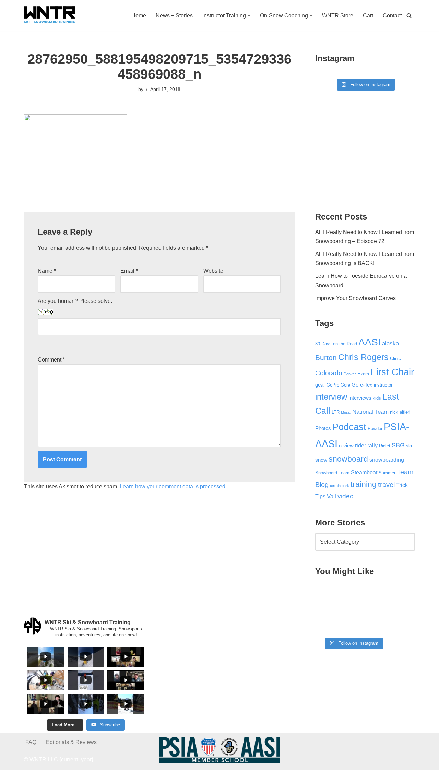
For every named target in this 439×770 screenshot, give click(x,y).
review (346, 445)
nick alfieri (400, 412)
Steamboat (364, 472)
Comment (51, 360)
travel (386, 484)
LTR (336, 412)
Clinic (395, 358)
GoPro (333, 385)
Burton (326, 358)
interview (331, 396)
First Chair (392, 372)
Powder (375, 428)
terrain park (339, 486)
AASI (369, 342)
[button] (249, 15)
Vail (331, 496)
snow (321, 460)
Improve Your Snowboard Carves (355, 298)
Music (346, 412)
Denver (350, 374)
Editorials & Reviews (71, 742)
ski (409, 445)
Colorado (328, 373)
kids (377, 398)
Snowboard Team (332, 472)
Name (47, 271)
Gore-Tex (362, 385)
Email (129, 271)
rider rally (366, 445)
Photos (323, 428)
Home (138, 16)
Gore (345, 385)
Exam (363, 373)
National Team (370, 411)
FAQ (30, 742)
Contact (392, 16)
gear (320, 385)
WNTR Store (337, 16)
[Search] (409, 15)
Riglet (384, 445)
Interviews (359, 398)
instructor (383, 385)
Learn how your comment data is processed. (173, 486)
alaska (390, 343)
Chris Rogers (363, 357)
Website (213, 271)
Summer (387, 472)
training (364, 484)
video (345, 496)
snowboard (348, 458)
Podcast (349, 427)
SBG (398, 445)
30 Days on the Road (336, 343)
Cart (368, 16)
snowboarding (386, 460)
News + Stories (174, 16)
